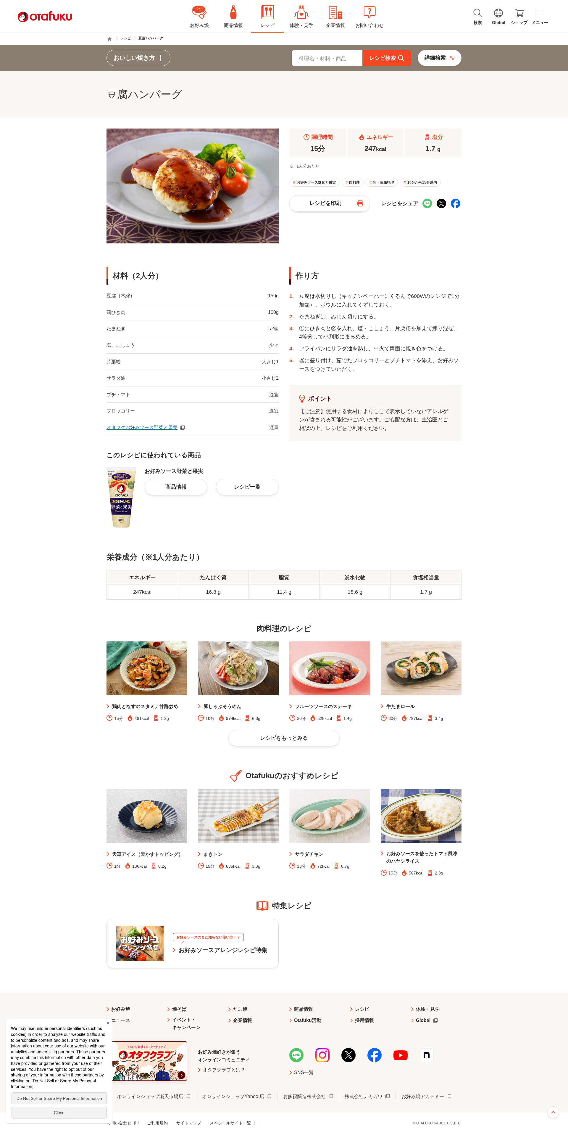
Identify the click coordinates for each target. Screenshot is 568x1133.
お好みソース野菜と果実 (316, 182)
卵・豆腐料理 (383, 182)
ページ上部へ (553, 1112)
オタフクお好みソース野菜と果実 (142, 427)
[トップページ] (109, 39)
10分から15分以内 (422, 182)
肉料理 (354, 182)
